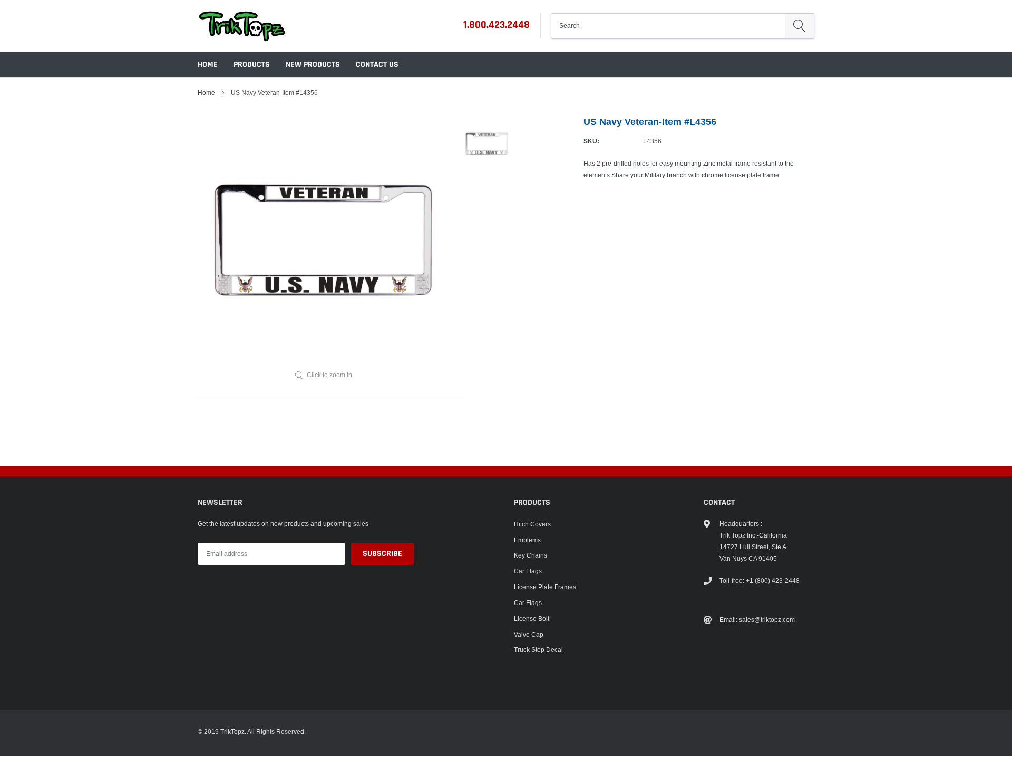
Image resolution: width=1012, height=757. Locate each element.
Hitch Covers (532, 524)
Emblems (527, 540)
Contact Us (377, 64)
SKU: (591, 141)
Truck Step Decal (538, 650)
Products (251, 64)
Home (208, 64)
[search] (799, 26)
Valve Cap (528, 634)
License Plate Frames (545, 587)
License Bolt (531, 618)
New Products (313, 64)
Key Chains (530, 555)
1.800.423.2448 (496, 25)
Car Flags (528, 571)
